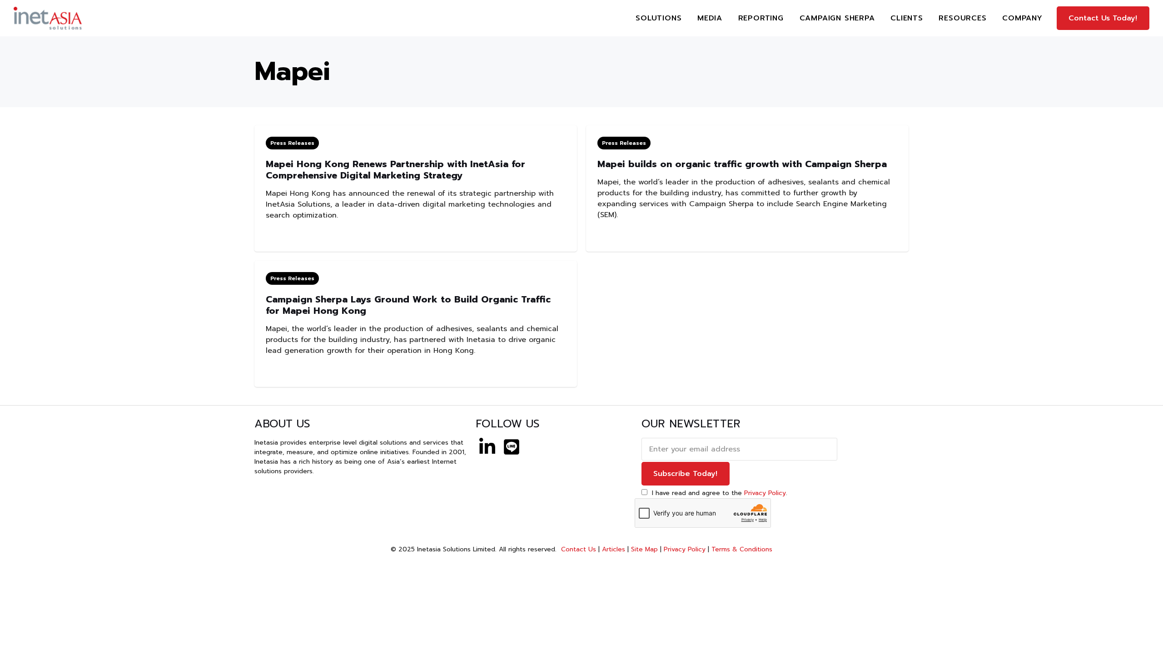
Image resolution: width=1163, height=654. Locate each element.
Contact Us (577, 549)
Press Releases (292, 143)
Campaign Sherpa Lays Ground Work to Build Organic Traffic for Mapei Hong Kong (408, 304)
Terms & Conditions (741, 549)
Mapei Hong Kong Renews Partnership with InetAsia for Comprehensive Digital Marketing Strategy (395, 169)
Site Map (644, 549)
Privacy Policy (765, 493)
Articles (613, 549)
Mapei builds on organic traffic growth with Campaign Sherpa (742, 164)
